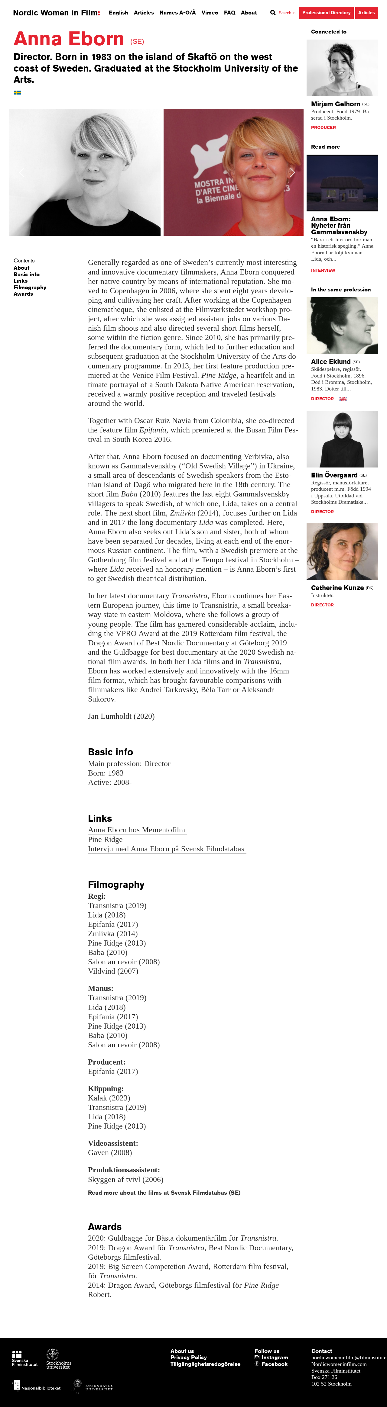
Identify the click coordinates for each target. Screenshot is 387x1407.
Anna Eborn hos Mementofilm (137, 829)
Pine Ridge (105, 839)
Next (292, 172)
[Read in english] (343, 398)
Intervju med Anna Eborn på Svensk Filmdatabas (167, 848)
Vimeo (210, 12)
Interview (323, 270)
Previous (21, 172)
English (118, 12)
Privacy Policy (189, 1357)
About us (182, 1351)
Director (322, 398)
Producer (323, 127)
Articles (144, 12)
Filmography (30, 287)
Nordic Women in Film (55, 13)
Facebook (263, 1364)
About (249, 12)
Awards (23, 293)
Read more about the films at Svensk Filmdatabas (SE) (164, 1192)
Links (21, 280)
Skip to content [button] (21, 5)
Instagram (275, 1357)
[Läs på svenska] (17, 92)
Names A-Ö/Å (178, 12)
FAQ (229, 12)
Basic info (27, 274)
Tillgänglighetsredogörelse (206, 1364)
